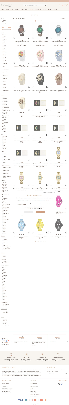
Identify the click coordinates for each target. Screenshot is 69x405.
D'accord (40, 211)
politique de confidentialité (36, 208)
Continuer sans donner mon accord (48, 192)
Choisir (29, 211)
